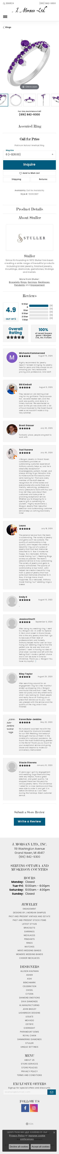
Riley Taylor (26, 674)
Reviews (30, 295)
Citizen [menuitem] (29, 994)
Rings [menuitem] (29, 943)
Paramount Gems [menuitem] (29, 1032)
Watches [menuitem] (29, 947)
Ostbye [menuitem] (30, 1024)
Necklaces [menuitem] (29, 935)
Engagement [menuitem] (29, 909)
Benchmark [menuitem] (29, 983)
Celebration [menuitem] (29, 986)
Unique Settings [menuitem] (29, 1047)
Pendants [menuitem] (29, 939)
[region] (29, 64)
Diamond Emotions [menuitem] (29, 998)
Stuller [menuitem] (29, 1043)
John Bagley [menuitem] (29, 1009)
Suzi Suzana (26, 450)
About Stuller (29, 217)
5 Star (25, 304)
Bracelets (14, 282)
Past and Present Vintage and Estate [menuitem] (29, 917)
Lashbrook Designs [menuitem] (29, 1013)
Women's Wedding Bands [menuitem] (29, 954)
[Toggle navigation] (5, 16)
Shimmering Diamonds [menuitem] (29, 1040)
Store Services (29, 1064)
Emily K (23, 597)
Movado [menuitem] (29, 1021)
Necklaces (44, 282)
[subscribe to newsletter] (51, 1092)
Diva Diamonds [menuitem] (29, 1002)
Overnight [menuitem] (29, 1028)
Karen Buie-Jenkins (30, 720)
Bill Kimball (25, 385)
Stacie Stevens (28, 763)
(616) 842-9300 (29, 114)
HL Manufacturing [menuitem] (29, 1005)
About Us (29, 1060)
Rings (8, 27)
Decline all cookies (19, 1146)
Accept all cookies (40, 1146)
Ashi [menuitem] (29, 979)
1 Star (25, 320)
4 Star (25, 308)
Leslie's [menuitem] (29, 1017)
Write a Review (29, 821)
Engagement (38, 285)
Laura (22, 526)
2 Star (25, 317)
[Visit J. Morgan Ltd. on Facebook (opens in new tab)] (25, 1108)
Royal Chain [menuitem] (29, 1036)
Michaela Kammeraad (32, 353)
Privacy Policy (29, 1072)
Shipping (16, 179)
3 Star (25, 314)
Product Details (29, 209)
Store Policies (29, 1068)
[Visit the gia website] (29, 1123)
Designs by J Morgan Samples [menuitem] (29, 913)
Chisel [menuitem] (29, 990)
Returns (43, 179)
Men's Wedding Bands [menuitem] (29, 951)
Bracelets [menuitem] (29, 928)
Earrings (32, 282)
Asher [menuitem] (29, 975)
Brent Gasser (26, 426)
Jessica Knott (27, 619)
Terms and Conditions (29, 1075)
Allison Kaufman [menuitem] (29, 971)
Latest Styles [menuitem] (29, 924)
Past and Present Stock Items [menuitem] (29, 920)
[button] (8, 3)
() (51, 306)
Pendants (19, 285)
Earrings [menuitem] (29, 932)
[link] (47, 3)
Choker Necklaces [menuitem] (29, 958)
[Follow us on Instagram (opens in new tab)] (34, 1108)
